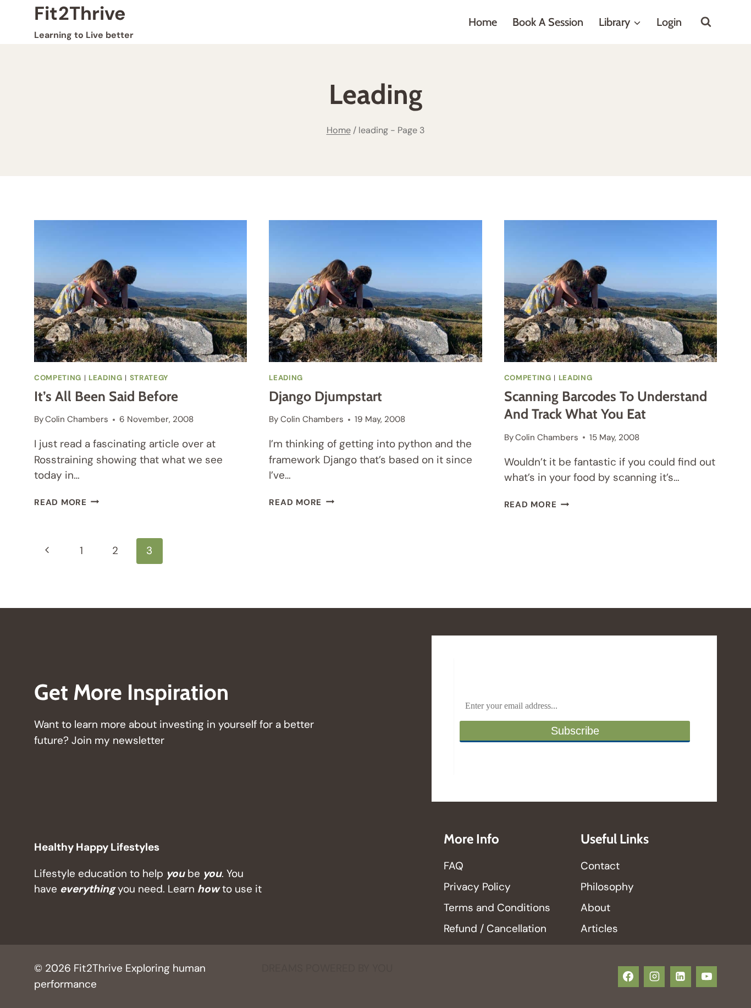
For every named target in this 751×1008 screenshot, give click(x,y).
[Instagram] (654, 976)
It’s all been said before (106, 396)
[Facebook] (628, 976)
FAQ (453, 866)
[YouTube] (706, 976)
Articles (599, 928)
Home (482, 22)
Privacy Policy (477, 887)
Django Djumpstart (325, 396)
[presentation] (140, 291)
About (595, 907)
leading (106, 377)
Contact (600, 866)
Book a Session (547, 22)
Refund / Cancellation (495, 928)
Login (669, 22)
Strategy (149, 377)
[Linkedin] (680, 976)
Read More (67, 502)
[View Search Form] (706, 22)
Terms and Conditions (497, 907)
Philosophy (607, 887)
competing (57, 377)
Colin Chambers (76, 419)
